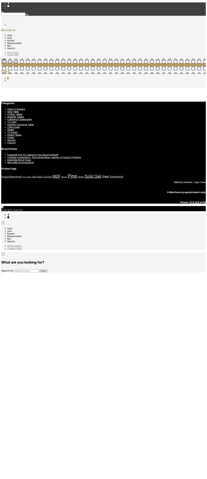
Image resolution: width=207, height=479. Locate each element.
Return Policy (12, 53)
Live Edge (47, 177)
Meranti (64, 177)
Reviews (11, 40)
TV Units (12, 122)
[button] (2, 274)
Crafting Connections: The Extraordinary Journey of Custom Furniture (44, 157)
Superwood (116, 176)
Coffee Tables (14, 114)
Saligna (81, 177)
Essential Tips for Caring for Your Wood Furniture (32, 155)
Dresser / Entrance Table (20, 124)
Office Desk (13, 127)
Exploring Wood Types (19, 160)
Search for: (7, 270)
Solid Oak (93, 176)
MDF (56, 176)
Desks (10, 130)
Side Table (13, 111)
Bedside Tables (15, 117)
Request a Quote (14, 43)
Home (9, 35)
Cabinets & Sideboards (19, 119)
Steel (105, 176)
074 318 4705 (197, 202)
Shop (9, 38)
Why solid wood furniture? (20, 162)
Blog (9, 45)
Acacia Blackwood (11, 176)
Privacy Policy (13, 55)
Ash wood (37, 176)
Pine (72, 176)
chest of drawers (16, 109)
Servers (11, 140)
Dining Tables (14, 135)
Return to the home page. (116, 94)
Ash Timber (27, 177)
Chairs (10, 137)
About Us (11, 48)
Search (43, 271)
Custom (11, 142)
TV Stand (12, 132)
